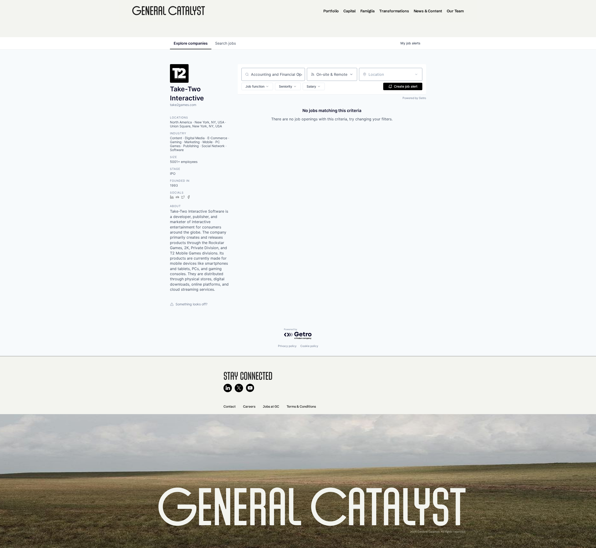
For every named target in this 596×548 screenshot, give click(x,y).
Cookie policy (309, 346)
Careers (249, 406)
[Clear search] (299, 74)
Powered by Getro (414, 98)
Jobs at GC (271, 406)
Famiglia (367, 11)
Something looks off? (191, 304)
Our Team (455, 11)
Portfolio (331, 11)
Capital (349, 11)
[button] (257, 86)
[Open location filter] (416, 74)
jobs (225, 43)
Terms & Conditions (301, 406)
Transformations (394, 11)
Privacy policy (287, 346)
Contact (230, 406)
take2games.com (183, 105)
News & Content (428, 11)
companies (191, 43)
